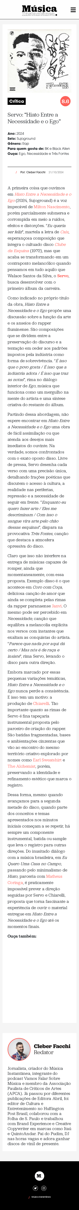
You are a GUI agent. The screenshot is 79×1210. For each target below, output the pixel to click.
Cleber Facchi (52, 1046)
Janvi (57, 606)
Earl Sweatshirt (47, 760)
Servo (62, 275)
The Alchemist (21, 766)
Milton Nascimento (52, 206)
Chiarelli (41, 703)
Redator (44, 1052)
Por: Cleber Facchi (32, 172)
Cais (64, 232)
